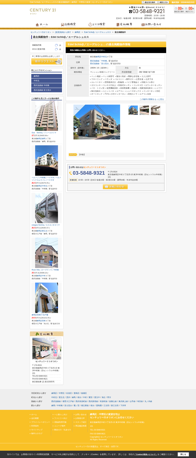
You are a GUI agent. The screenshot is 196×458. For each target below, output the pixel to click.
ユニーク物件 (59, 426)
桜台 (79, 397)
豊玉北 (44, 231)
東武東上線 (123, 401)
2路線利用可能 (60, 422)
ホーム (34, 414)
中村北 (104, 57)
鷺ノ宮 (76, 405)
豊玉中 (97, 397)
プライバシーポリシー (40, 422)
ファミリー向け (60, 418)
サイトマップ (36, 430)
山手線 (132, 401)
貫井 (68, 397)
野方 (109, 397)
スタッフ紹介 (81, 422)
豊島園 (99, 405)
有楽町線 (103, 401)
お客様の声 (80, 418)
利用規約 (35, 426)
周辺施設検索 (81, 426)
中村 (43, 276)
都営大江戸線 (68, 401)
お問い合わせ (81, 414)
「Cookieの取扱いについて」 (145, 454)
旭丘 (103, 397)
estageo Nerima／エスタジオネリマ (46, 225)
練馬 (43, 139)
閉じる (183, 454)
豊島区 (76, 393)
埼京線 (140, 401)
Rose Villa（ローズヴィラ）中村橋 (45, 270)
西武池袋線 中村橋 (41, 85)
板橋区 (84, 393)
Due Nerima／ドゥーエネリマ (44, 133)
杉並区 (69, 393)
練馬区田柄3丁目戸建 (40, 315)
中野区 (61, 393)
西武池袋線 (94, 61)
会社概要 (35, 418)
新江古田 (115, 405)
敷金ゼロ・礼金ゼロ (62, 430)
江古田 (106, 405)
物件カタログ (36, 433)
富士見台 (105, 63)
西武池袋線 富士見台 (42, 90)
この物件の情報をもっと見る (152, 99)
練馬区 (98, 57)
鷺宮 (90, 397)
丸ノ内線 (148, 401)
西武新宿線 (93, 401)
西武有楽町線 (81, 401)
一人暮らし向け (60, 414)
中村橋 (104, 61)
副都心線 (113, 401)
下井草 (123, 405)
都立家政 (85, 405)
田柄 (43, 321)
